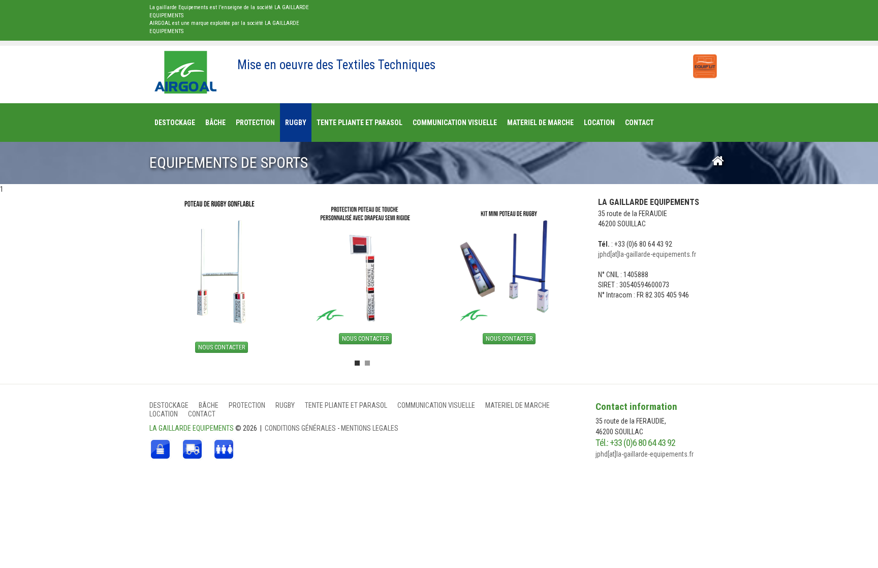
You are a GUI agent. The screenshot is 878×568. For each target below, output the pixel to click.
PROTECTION (247, 405)
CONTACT (201, 414)
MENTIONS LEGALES (369, 428)
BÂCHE (208, 405)
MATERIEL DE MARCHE (517, 405)
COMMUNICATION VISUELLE (436, 405)
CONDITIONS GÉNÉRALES (301, 428)
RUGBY (285, 405)
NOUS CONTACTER (221, 347)
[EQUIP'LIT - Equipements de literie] (704, 61)
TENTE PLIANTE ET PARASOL (346, 405)
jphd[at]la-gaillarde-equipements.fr (647, 254)
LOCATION (163, 414)
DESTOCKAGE (169, 405)
